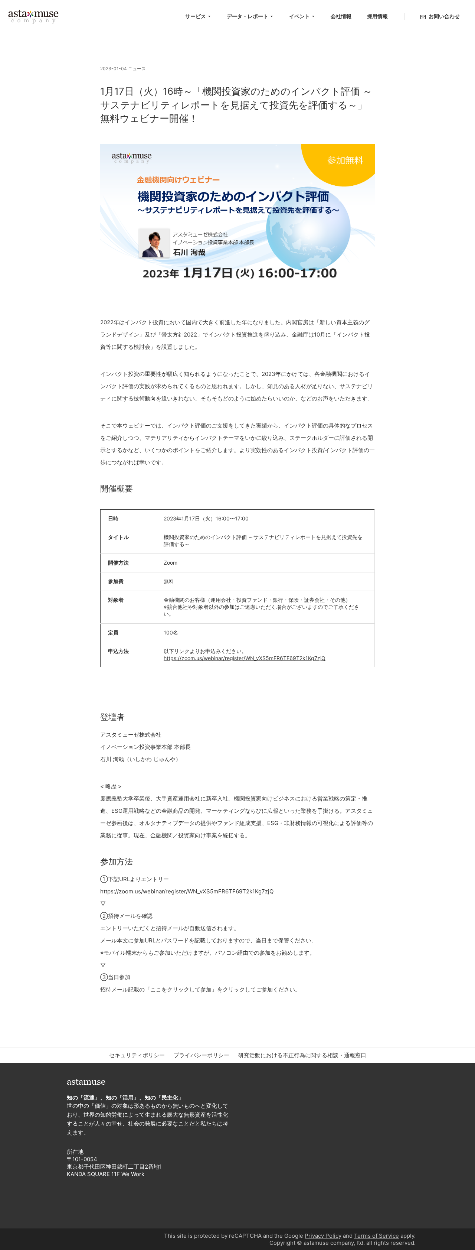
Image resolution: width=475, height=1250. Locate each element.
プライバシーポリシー (201, 1055)
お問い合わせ (444, 16)
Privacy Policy (323, 1235)
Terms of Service (376, 1235)
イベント (299, 16)
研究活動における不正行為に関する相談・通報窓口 (302, 1055)
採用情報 (377, 16)
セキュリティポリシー (137, 1055)
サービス (195, 16)
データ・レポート (247, 16)
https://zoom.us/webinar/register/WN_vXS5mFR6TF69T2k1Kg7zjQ (244, 658)
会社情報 (341, 16)
